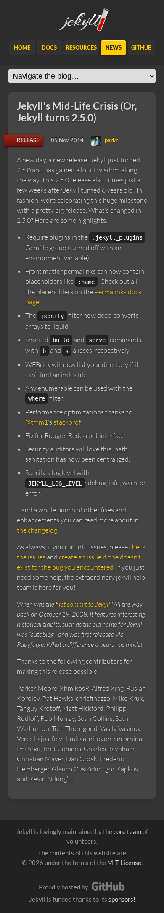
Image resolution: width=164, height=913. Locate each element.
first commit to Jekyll (83, 604)
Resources (81, 47)
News (114, 47)
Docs (49, 47)
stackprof (67, 422)
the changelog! (38, 530)
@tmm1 (36, 422)
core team (127, 831)
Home (22, 47)
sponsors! (121, 899)
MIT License (124, 862)
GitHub (141, 47)
